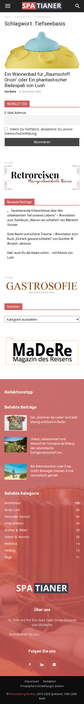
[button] (7, 6)
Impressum (32, 681)
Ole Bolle (10, 91)
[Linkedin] (42, 664)
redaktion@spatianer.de (58, 634)
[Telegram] (54, 664)
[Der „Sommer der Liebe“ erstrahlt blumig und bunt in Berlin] (15, 423)
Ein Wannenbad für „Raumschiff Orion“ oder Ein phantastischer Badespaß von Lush (37, 79)
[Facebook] (30, 664)
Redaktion (49, 681)
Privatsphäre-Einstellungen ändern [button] (42, 686)
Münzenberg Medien (22, 694)
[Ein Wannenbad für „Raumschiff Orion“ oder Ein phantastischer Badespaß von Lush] (42, 50)
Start (7, 17)
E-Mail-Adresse (15, 112)
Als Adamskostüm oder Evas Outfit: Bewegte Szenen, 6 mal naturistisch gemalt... (51, 471)
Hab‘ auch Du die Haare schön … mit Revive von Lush (40, 255)
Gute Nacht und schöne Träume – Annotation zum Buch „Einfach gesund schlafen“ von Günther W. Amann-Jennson (42, 238)
